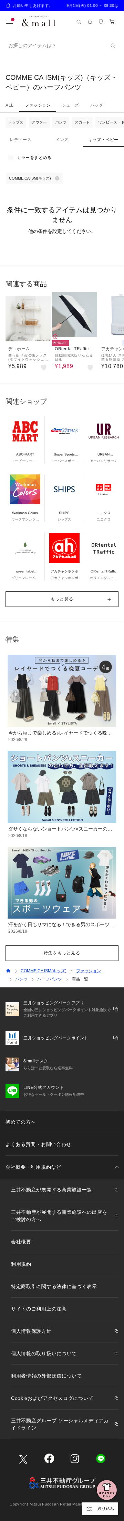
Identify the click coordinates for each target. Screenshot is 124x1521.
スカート (82, 122)
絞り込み (105, 1508)
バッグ (96, 105)
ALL (10, 105)
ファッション (38, 105)
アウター (39, 122)
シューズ (70, 105)
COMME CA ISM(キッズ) (43, 970)
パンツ (60, 122)
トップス (15, 122)
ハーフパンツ (49, 979)
